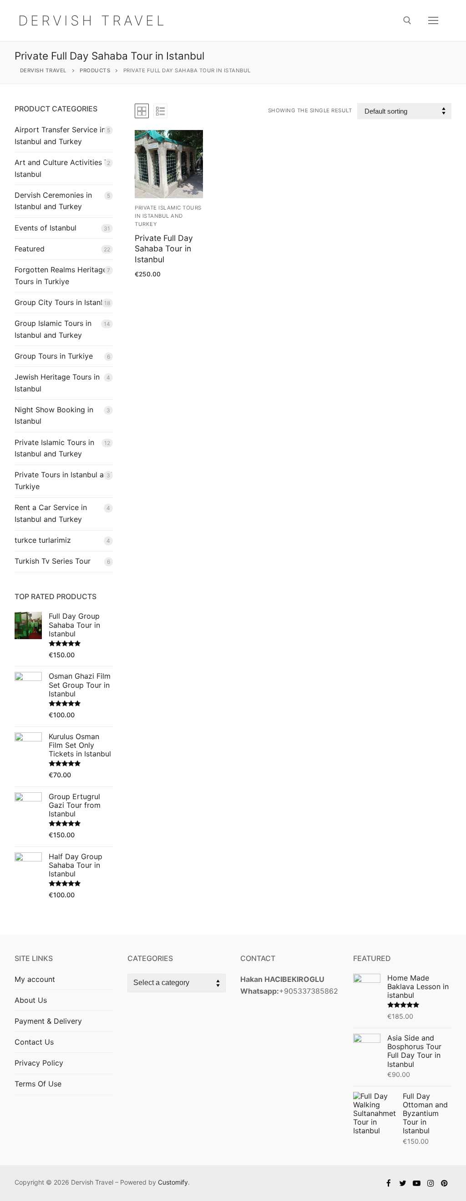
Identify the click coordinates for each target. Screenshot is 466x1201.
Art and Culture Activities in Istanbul (62, 168)
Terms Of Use (38, 1083)
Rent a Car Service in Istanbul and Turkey (51, 513)
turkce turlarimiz (43, 540)
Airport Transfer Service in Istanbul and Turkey (60, 135)
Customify (173, 1182)
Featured (30, 248)
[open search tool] (407, 20)
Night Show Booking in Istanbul (54, 415)
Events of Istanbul (45, 227)
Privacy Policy (39, 1062)
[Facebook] (389, 1183)
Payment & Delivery (48, 1021)
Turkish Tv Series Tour (53, 560)
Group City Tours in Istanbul (63, 302)
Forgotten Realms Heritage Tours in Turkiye (61, 275)
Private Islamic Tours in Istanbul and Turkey (168, 216)
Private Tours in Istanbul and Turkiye (63, 480)
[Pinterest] (444, 1183)
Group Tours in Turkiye (54, 355)
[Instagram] (431, 1183)
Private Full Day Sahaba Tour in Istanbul (164, 249)
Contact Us (34, 1041)
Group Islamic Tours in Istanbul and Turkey (53, 329)
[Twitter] (403, 1183)
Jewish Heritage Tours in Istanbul (57, 382)
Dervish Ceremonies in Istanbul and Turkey (53, 200)
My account (35, 979)
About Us (31, 1000)
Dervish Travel (92, 20)
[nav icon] (433, 20)
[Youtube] (417, 1183)
